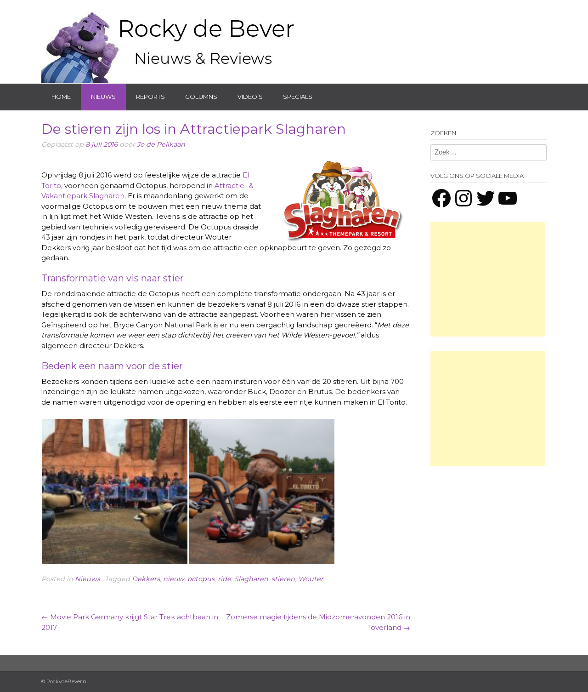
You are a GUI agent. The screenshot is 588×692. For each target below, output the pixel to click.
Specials (297, 96)
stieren (283, 579)
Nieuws (103, 96)
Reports (150, 96)
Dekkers (146, 579)
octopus (201, 579)
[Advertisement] (487, 279)
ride (224, 579)
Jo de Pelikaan (161, 144)
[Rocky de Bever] (170, 41)
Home (61, 96)
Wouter (310, 579)
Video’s (250, 96)
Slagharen (251, 579)
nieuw (173, 579)
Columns (201, 96)
